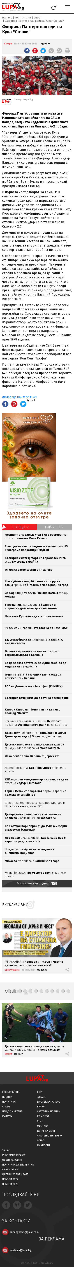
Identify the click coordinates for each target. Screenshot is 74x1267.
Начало (7, 17)
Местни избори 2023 (15, 1174)
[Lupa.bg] (6, 102)
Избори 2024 (10, 1179)
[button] (9, 991)
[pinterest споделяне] (35, 50)
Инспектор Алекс (48, 1101)
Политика (8, 1101)
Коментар (43, 1116)
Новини (7, 1096)
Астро (41, 1140)
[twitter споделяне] (43, 50)
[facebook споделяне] (27, 50)
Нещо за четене (12, 1111)
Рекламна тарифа (13, 1155)
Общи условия (12, 1159)
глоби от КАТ (10, 1169)
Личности (43, 1145)
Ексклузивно (12, 969)
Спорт (37, 17)
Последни (20, 527)
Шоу (40, 1092)
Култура (7, 1116)
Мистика (42, 1126)
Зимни (26, 17)
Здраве (41, 1096)
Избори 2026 (10, 1184)
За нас (6, 1150)
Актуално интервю (49, 1135)
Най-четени (54, 527)
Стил (40, 1121)
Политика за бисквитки (18, 1164)
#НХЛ (33, 397)
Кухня (41, 1106)
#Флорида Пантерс (15, 397)
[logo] (13, 7)
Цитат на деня (46, 1130)
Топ (17, 17)
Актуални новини (48, 1111)
